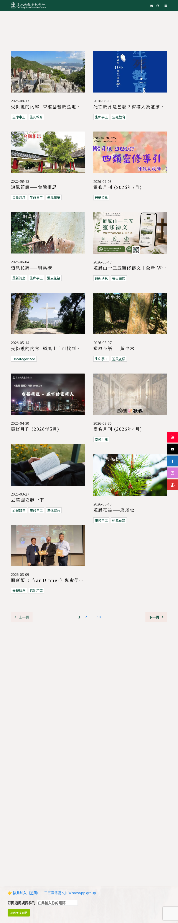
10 (99, 617)
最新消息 (18, 197)
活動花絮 (36, 590)
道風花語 (53, 197)
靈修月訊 (101, 439)
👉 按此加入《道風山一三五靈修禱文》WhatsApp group (52, 892)
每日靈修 (118, 278)
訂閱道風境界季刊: (22, 902)
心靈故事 (18, 510)
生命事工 (18, 117)
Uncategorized (23, 359)
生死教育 (36, 117)
